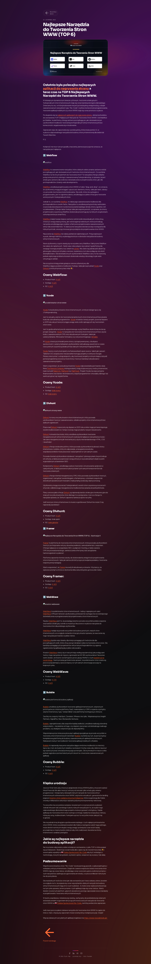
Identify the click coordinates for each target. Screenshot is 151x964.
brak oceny (56, 390)
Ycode (96, 266)
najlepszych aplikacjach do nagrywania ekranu (75, 115)
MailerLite (57, 371)
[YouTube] (77, 953)
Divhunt (46, 268)
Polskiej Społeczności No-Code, (69, 903)
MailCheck (75, 371)
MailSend (64, 371)
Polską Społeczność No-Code (75, 852)
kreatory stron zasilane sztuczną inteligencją (66, 798)
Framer (45, 543)
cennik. (76, 248)
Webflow (46, 169)
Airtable (95, 337)
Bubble (46, 707)
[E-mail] (81, 953)
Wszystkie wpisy (53, 13)
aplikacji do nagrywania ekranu (66, 88)
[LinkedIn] (73, 953)
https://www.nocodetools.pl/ (96, 918)
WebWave (47, 611)
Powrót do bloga (49, 941)
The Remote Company (55, 368)
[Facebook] (70, 953)
